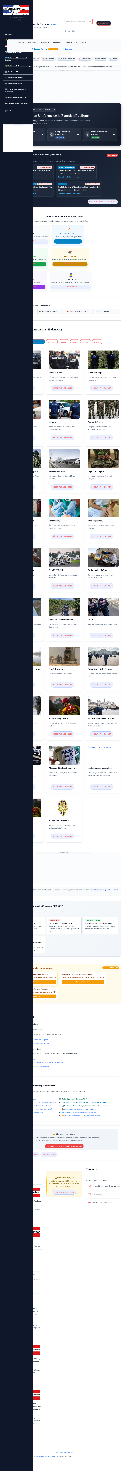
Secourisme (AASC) (58, 718)
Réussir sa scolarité (70, 264)
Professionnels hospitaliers (100, 768)
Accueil (21, 43)
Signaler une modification (65, 1192)
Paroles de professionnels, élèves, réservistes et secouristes (38, 1062)
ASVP (90, 619)
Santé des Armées (57, 669)
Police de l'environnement (61, 619)
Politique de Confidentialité (64, 1452)
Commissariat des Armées (100, 669)
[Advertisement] (64, 86)
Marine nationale (57, 471)
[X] (69, 31)
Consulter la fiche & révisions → (69, 177)
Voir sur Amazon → (33, 982)
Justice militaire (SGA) (59, 820)
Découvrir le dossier (62, 388)
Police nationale (56, 372)
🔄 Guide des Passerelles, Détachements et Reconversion (85, 1106)
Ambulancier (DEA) (97, 570)
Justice (97, 342)
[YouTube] (73, 32)
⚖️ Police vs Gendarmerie (66, 59)
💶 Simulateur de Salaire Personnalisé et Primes (79, 1112)
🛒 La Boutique (10, 111)
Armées (45, 43)
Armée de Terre (95, 422)
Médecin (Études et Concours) (63, 768)
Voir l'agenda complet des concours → (102, 201)
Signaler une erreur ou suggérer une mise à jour (65, 1146)
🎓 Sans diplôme (100, 59)
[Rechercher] (90, 21)
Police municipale (96, 372)
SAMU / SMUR (56, 570)
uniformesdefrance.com (102, 1202)
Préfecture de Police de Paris (101, 718)
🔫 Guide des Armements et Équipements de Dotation (81, 1116)
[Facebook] (65, 31)
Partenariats (98, 1194)
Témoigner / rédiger (49, 1154)
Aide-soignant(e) (95, 520)
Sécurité (32, 43)
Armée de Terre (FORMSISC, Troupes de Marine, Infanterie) (35, 1102)
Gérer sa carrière (71, 286)
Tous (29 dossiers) (35, 342)
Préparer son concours (68, 241)
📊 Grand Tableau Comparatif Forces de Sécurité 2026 (84, 1102)
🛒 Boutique (67, 49)
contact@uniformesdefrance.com (35, 1043)
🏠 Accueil (8, 34)
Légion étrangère (96, 471)
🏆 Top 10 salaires (48, 59)
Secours (57, 43)
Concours (81, 43)
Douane (52, 422)
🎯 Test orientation (85, 59)
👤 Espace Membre (44, 49)
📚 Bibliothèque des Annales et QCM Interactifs (79, 1109)
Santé (69, 43)
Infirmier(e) (54, 520)
